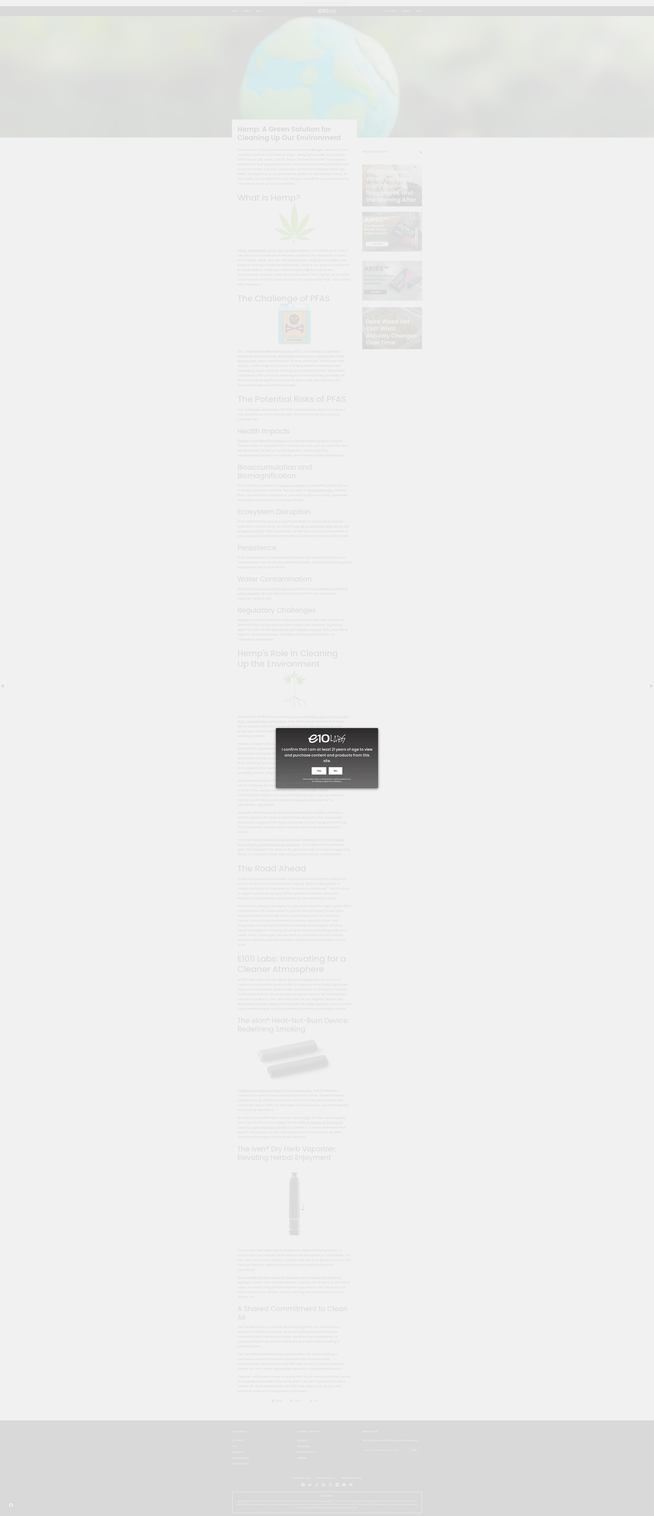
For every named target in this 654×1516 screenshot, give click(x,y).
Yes (319, 770)
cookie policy (337, 781)
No (335, 770)
